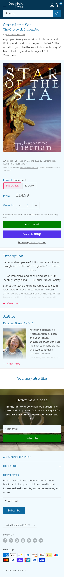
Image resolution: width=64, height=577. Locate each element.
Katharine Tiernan (15, 34)
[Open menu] (4, 5)
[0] (58, 5)
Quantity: (8, 205)
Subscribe (32, 570)
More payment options (32, 242)
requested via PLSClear (29, 168)
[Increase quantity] (36, 205)
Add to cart (32, 224)
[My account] (52, 5)
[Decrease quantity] (19, 205)
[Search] (57, 13)
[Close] (60, 527)
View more (9, 55)
